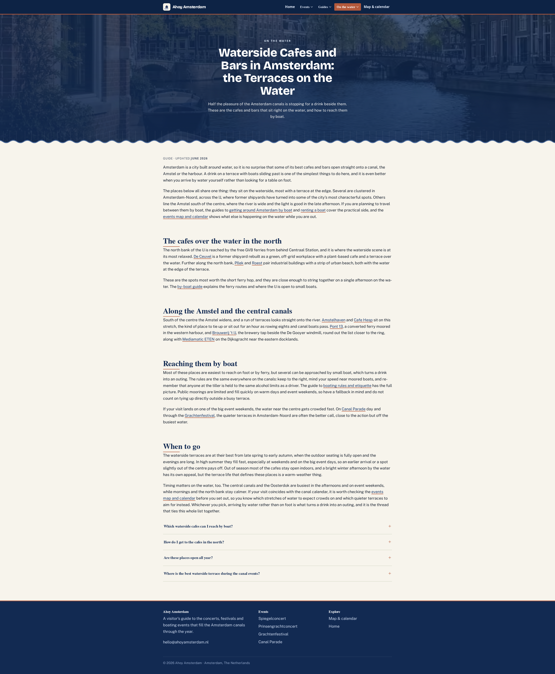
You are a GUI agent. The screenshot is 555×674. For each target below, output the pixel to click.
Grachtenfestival (200, 415)
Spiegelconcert (272, 618)
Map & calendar (377, 7)
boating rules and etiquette (347, 385)
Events (305, 7)
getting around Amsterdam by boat (260, 210)
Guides (323, 7)
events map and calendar (185, 216)
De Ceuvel (202, 256)
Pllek (239, 263)
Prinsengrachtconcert (277, 626)
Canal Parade (354, 409)
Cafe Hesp (363, 320)
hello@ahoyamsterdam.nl (186, 642)
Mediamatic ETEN (198, 339)
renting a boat (313, 210)
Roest (257, 263)
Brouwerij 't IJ (224, 332)
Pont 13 (336, 326)
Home (290, 7)
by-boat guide (189, 286)
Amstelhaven (333, 320)
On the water (346, 7)
